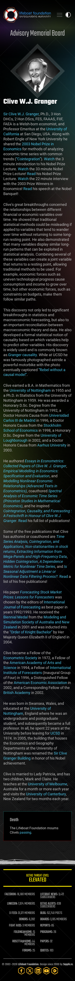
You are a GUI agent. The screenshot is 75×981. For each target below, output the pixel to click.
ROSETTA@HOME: (21, 941)
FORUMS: (27, 950)
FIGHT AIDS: (15, 925)
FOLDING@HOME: (23, 932)
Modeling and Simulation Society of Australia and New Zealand (36, 622)
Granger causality (22, 355)
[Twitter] (29, 970)
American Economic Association (40, 682)
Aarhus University (51, 445)
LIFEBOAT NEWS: (49, 894)
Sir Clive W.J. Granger (21, 114)
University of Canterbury (46, 794)
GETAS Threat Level (37, 878)
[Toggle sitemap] (59, 14)
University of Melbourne (47, 784)
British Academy (16, 692)
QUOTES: (44, 950)
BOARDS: (45, 919)
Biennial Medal (15, 617)
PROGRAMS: (46, 932)
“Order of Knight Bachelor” (31, 632)
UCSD (55, 733)
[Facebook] (21, 970)
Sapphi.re (68, 964)
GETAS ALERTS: (48, 903)
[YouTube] (46, 970)
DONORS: (23, 919)
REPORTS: (45, 925)
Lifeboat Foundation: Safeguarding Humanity (27, 14)
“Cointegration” (28, 159)
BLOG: (43, 913)
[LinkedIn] (38, 970)
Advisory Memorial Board (37, 34)
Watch (49, 159)
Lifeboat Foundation (28, 964)
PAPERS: (44, 941)
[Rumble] (54, 970)
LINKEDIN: (12, 903)
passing (25, 832)
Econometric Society (20, 658)
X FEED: (13, 913)
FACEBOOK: (10, 894)
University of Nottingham (30, 390)
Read (31, 174)
